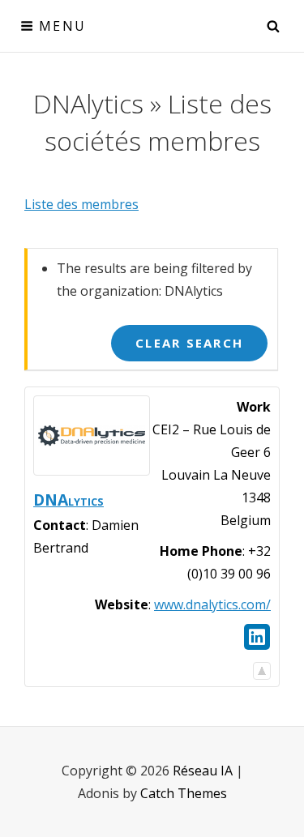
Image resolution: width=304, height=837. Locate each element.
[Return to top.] (262, 667)
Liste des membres (81, 204)
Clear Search (189, 343)
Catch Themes (183, 793)
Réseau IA (203, 770)
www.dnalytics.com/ (212, 604)
